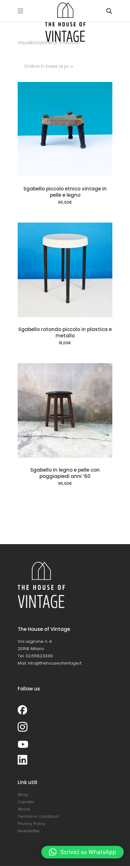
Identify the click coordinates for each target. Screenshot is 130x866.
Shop (23, 795)
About (24, 809)
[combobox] (49, 66)
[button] (82, 852)
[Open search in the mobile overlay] (109, 11)
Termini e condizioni (38, 816)
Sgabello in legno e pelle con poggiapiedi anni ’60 (65, 473)
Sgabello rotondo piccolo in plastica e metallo (65, 332)
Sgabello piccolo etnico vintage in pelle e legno (65, 191)
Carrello (26, 802)
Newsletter (29, 831)
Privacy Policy (31, 824)
